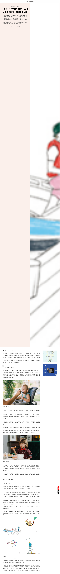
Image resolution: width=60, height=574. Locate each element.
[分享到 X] (10, 350)
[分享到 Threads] (8, 350)
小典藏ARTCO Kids (13, 6)
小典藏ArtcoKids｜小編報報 (15, 26)
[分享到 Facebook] (3, 350)
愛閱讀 (18, 6)
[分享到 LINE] (6, 350)
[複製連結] (12, 350)
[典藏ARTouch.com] (30, 1)
